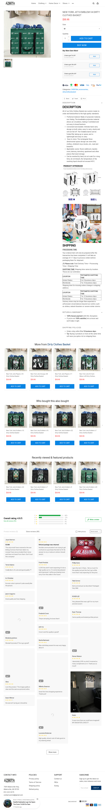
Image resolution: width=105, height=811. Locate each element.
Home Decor (53, 3)
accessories (83, 89)
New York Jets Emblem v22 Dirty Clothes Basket (64, 432)
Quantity (65, 34)
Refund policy (34, 789)
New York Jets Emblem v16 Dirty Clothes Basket (39, 432)
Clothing (41, 3)
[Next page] (102, 369)
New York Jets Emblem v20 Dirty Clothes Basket (88, 488)
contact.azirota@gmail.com (13, 795)
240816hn (74, 89)
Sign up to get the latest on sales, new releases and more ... (90, 781)
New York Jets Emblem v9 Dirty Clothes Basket (63, 488)
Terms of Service (35, 782)
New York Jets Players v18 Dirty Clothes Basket (14, 375)
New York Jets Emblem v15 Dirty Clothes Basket (15, 432)
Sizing (56, 786)
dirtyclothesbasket (69, 92)
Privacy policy (34, 779)
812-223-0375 (9, 792)
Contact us (58, 779)
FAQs (56, 782)
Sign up (96, 788)
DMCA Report (72, 801)
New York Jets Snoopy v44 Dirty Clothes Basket (39, 375)
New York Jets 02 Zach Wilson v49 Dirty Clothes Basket (87, 375)
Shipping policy (34, 786)
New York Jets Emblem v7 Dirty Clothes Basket (87, 432)
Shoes (65, 3)
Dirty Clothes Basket (58, 344)
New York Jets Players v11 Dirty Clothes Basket (63, 375)
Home (33, 3)
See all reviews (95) (10, 521)
